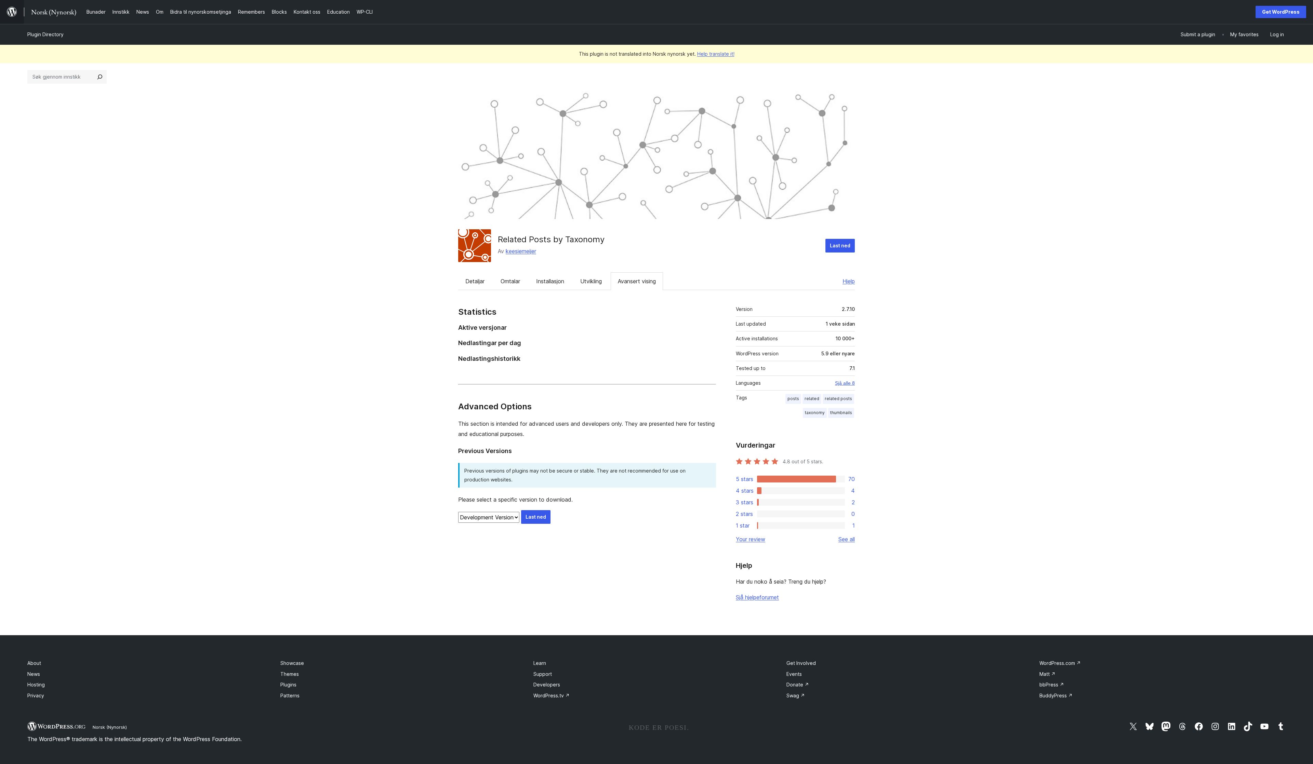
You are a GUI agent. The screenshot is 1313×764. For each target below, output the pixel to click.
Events (794, 674)
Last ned (840, 245)
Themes (289, 674)
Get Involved (801, 663)
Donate (797, 684)
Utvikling (591, 281)
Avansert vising (637, 281)
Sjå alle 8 (845, 383)
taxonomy (815, 412)
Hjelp (849, 281)
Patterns (290, 695)
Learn (539, 663)
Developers (546, 684)
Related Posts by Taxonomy (551, 239)
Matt (1047, 674)
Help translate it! (715, 54)
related (812, 398)
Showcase (292, 663)
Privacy (35, 695)
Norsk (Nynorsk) (110, 727)
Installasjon (550, 281)
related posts (838, 398)
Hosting (36, 684)
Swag (795, 695)
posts (793, 398)
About (34, 663)
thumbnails (841, 412)
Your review (750, 539)
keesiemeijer (521, 251)
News (33, 674)
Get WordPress (1281, 12)
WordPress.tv (551, 695)
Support (542, 674)
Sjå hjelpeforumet (757, 597)
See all (846, 539)
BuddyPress (1056, 695)
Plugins (288, 684)
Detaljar (475, 281)
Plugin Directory (45, 34)
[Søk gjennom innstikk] (100, 77)
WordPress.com (1060, 663)
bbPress (1051, 684)
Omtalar (510, 281)
